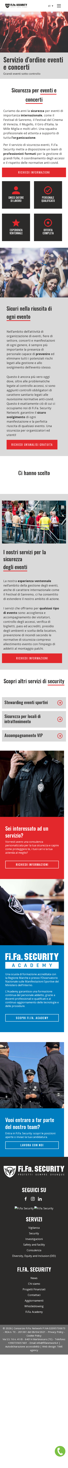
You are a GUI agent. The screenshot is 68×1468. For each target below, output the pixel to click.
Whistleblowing (34, 1306)
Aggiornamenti (34, 1300)
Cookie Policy (34, 1335)
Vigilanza (34, 1228)
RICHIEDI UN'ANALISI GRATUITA (32, 444)
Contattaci (34, 1295)
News (34, 1278)
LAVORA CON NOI (32, 1145)
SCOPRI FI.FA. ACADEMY (32, 1018)
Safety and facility (34, 1244)
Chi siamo (34, 1284)
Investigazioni (34, 1239)
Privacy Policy (55, 1332)
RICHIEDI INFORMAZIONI (34, 172)
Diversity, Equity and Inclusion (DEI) (34, 1256)
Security (34, 1233)
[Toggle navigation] (58, 6)
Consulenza (34, 1250)
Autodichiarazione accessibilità (22, 1346)
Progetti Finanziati (34, 1289)
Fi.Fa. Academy (34, 1312)
